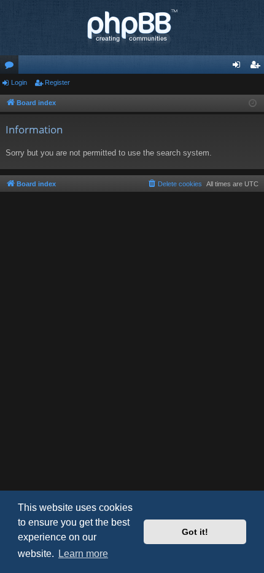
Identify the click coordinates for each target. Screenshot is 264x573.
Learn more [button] (83, 553)
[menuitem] (174, 184)
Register (57, 82)
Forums (11, 67)
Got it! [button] (195, 532)
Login (19, 82)
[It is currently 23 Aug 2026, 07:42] (253, 104)
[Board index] (132, 27)
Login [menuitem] (239, 67)
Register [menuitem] (257, 67)
